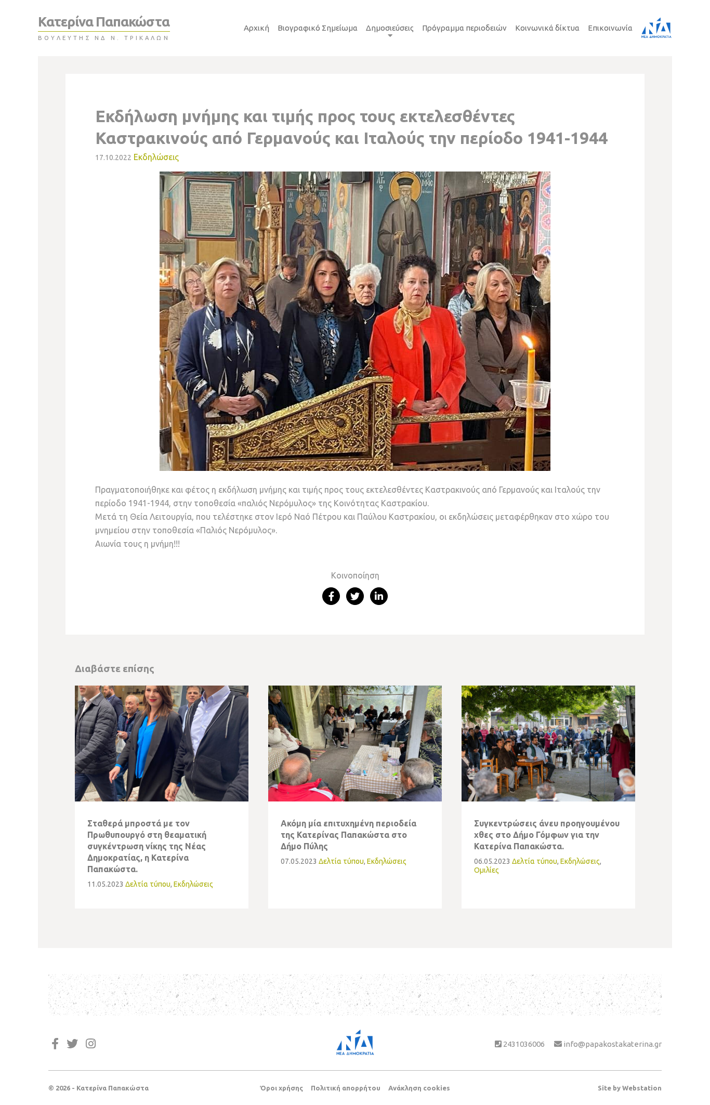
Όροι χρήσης (281, 1087)
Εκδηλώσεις (156, 157)
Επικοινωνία (610, 27)
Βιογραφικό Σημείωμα (318, 27)
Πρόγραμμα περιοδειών (464, 27)
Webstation (642, 1087)
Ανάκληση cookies (419, 1087)
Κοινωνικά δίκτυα (547, 27)
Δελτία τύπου (147, 884)
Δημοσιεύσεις (390, 27)
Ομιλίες (486, 870)
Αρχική (256, 27)
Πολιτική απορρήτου (345, 1087)
